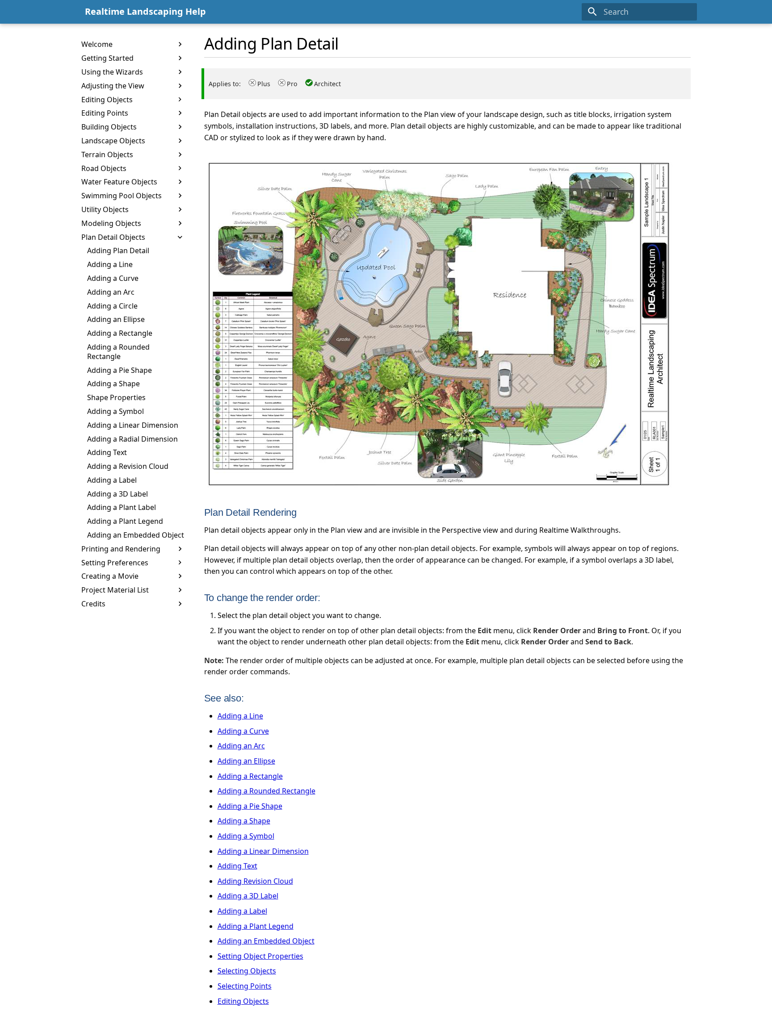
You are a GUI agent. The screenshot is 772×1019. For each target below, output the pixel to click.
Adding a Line (240, 716)
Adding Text (237, 866)
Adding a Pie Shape (250, 806)
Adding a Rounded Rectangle (266, 791)
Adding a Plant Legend (256, 926)
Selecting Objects (247, 971)
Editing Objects (243, 1001)
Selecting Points (245, 986)
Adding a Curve (243, 731)
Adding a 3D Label (248, 896)
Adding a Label (242, 911)
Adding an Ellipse (246, 761)
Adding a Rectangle (250, 776)
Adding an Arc (241, 746)
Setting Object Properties (260, 956)
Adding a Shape (244, 821)
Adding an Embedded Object (266, 941)
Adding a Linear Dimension (263, 851)
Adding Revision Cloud (255, 881)
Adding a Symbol (246, 836)
